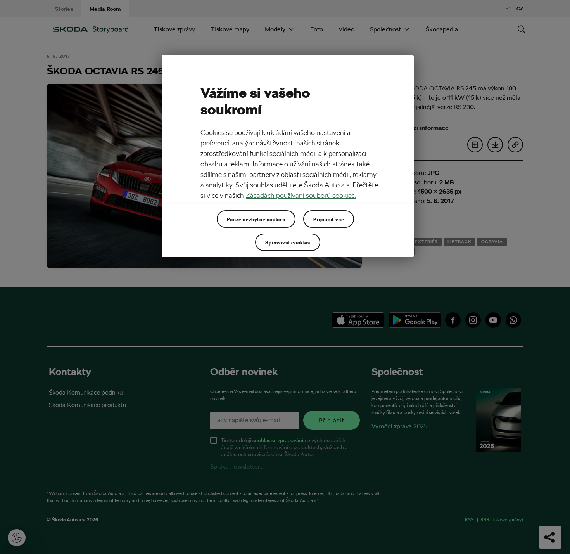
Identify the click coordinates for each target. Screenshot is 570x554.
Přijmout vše (328, 219)
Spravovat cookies (287, 242)
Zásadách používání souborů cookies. (301, 195)
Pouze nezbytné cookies (256, 219)
